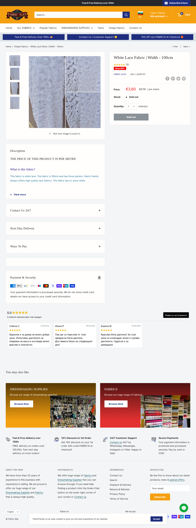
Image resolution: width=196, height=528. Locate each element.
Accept (156, 519)
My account (158, 16)
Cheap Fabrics (116, 27)
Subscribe (160, 497)
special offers (177, 479)
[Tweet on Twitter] (178, 78)
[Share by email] (184, 78)
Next (186, 46)
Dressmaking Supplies (18, 492)
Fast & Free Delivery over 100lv (98, 3)
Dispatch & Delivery (120, 484)
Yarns (101, 27)
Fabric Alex (120, 74)
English (10, 512)
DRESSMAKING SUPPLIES (76, 27)
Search (113, 480)
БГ (140, 15)
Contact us (116, 442)
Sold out (131, 117)
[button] (183, 508)
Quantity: (119, 106)
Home (9, 27)
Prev (176, 46)
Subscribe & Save (178, 3)
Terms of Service (119, 498)
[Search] (126, 15)
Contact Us (135, 27)
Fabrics (39, 492)
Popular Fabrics (48, 27)
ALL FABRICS (24, 27)
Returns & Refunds (120, 489)
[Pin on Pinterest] (173, 78)
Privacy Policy (117, 494)
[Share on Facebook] (167, 78)
